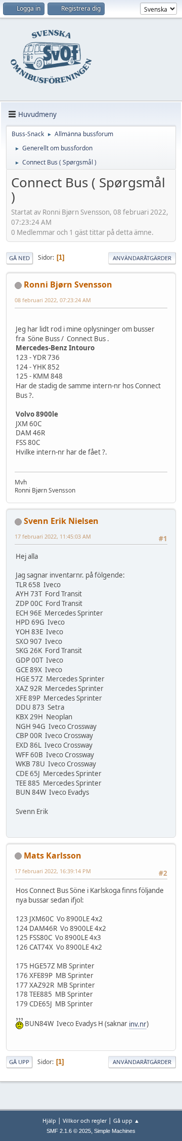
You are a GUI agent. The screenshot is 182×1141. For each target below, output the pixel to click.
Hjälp (49, 1120)
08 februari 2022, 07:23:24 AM (53, 300)
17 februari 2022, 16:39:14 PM (53, 871)
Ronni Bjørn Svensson (68, 284)
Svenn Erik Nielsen (61, 520)
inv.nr (138, 1024)
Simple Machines (114, 1131)
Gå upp (19, 1062)
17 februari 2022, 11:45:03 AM (53, 536)
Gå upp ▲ (126, 1120)
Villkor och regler (85, 1120)
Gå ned (19, 258)
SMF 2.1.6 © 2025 (69, 1131)
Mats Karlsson (52, 855)
